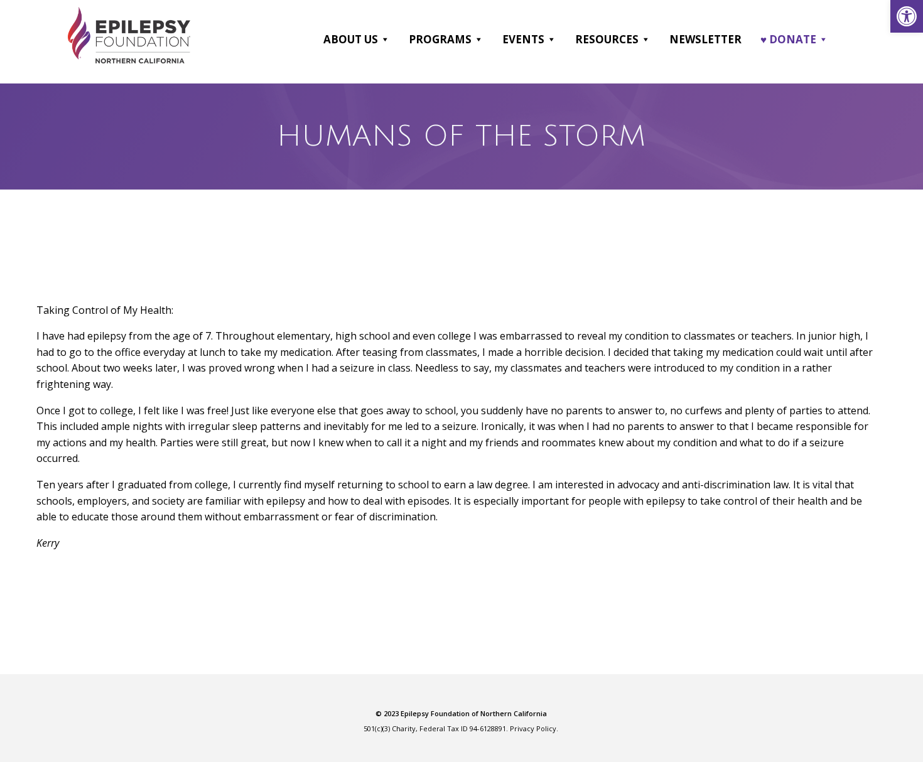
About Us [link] (350, 39)
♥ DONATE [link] (788, 39)
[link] (906, 16)
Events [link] (523, 39)
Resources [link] (607, 39)
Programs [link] (440, 39)
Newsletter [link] (705, 39)
